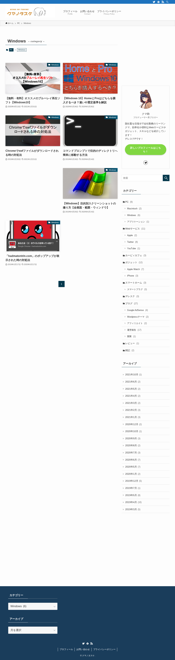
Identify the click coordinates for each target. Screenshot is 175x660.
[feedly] (158, 2)
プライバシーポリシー (104, 649)
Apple (132, 235)
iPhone (132, 275)
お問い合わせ (83, 649)
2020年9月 (132, 438)
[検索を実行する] (166, 178)
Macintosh (134, 208)
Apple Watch (135, 269)
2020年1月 (132, 473)
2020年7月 (132, 452)
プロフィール (66, 649)
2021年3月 (132, 403)
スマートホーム (135, 282)
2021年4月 (132, 395)
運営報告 (134, 330)
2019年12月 (133, 480)
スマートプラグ (137, 289)
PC (11, 50)
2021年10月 (133, 374)
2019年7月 (132, 488)
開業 (131, 336)
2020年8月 (132, 445)
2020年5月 (132, 466)
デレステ (132, 296)
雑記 (129, 350)
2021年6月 (132, 381)
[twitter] (154, 2)
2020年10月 (133, 431)
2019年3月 (132, 509)
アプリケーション (138, 221)
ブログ (131, 303)
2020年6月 (132, 459)
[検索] (167, 2)
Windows (133, 215)
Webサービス (135, 228)
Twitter (132, 242)
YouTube (133, 248)
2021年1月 (132, 417)
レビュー (132, 343)
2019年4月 (133, 502)
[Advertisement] (32, 189)
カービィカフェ (135, 255)
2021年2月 (132, 410)
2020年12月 (133, 424)
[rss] (163, 2)
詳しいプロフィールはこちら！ (145, 149)
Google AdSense (137, 310)
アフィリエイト (137, 323)
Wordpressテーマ (138, 317)
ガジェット (134, 262)
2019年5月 (132, 495)
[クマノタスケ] (30, 12)
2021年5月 (132, 388)
